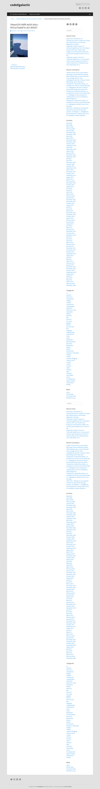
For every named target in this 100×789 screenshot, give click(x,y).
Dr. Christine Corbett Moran (18, 14)
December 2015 (71, 200)
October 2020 (70, 164)
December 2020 (71, 162)
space (68, 368)
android (68, 295)
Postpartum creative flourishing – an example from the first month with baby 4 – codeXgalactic (78, 85)
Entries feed (69, 394)
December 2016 (71, 183)
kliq (67, 328)
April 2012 (69, 241)
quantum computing (72, 353)
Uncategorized (70, 379)
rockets (68, 362)
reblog (68, 356)
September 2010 (71, 272)
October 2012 (70, 233)
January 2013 (70, 229)
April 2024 (69, 147)
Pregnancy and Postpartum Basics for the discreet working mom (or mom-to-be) (77, 53)
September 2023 (71, 149)
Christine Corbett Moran (28, 30)
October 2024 (70, 144)
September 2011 (71, 254)
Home (13, 19)
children (68, 302)
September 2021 (71, 157)
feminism (69, 315)
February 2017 (70, 181)
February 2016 (70, 196)
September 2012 (71, 235)
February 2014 (70, 220)
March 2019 (69, 170)
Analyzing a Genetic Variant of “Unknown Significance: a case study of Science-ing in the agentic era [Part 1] (77, 59)
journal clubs (70, 327)
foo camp (69, 321)
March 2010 (69, 282)
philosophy (69, 345)
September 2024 (71, 145)
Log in (68, 392)
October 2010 (70, 270)
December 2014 (71, 213)
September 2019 (71, 168)
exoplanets (69, 312)
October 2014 (70, 216)
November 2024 (71, 142)
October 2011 (70, 252)
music (68, 338)
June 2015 (69, 209)
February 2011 (70, 263)
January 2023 (70, 153)
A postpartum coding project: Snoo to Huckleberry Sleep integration (77, 97)
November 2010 (71, 268)
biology (68, 301)
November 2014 (71, 214)
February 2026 (70, 129)
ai (66, 293)
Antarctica (69, 297)
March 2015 (69, 211)
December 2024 (71, 140)
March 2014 (69, 218)
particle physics (71, 342)
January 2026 (70, 131)
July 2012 (69, 237)
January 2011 (70, 265)
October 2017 (70, 173)
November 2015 (71, 201)
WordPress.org (70, 398)
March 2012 (69, 242)
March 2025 (69, 138)
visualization (70, 383)
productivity (70, 351)
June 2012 (69, 239)
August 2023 (70, 151)
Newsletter (69, 340)
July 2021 (69, 158)
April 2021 (69, 160)
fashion (68, 314)
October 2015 (70, 203)
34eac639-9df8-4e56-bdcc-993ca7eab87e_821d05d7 (29, 19)
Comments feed (71, 396)
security (68, 366)
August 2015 (70, 205)
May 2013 (69, 227)
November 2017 (71, 172)
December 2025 (71, 132)
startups (68, 369)
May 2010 (69, 280)
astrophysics (70, 299)
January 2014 (70, 222)
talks (67, 371)
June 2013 (69, 226)
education (69, 308)
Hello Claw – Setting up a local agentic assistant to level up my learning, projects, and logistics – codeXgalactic (77, 110)
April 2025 (69, 136)
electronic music (71, 310)
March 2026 (69, 127)
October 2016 (70, 185)
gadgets (68, 323)
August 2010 (70, 274)
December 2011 (71, 248)
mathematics (70, 334)
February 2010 (70, 283)
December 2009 (71, 285)
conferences (70, 304)
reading (68, 355)
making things (70, 332)
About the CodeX (35, 14)
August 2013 (70, 224)
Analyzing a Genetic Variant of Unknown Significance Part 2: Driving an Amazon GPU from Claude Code (78, 48)
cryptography (70, 306)
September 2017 (71, 175)
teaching (68, 373)
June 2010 (69, 278)
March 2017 (69, 179)
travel (68, 377)
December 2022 (71, 155)
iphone (68, 325)
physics (68, 347)
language (69, 330)
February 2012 (70, 244)
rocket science (70, 360)
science (68, 364)
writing (68, 384)
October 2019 (70, 166)
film (67, 317)
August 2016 (70, 186)
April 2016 (69, 192)
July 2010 (69, 276)
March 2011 (69, 261)
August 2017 (70, 177)
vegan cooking (70, 381)
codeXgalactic (20, 5)
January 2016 (70, 198)
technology (69, 375)
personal (69, 343)
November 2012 (71, 231)
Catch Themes (68, 786)
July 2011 (69, 257)
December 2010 (71, 267)
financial (68, 319)
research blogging (71, 358)
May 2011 (69, 259)
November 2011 (71, 250)
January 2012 (70, 246)
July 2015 (69, 207)
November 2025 (71, 134)
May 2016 (69, 190)
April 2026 (69, 125)
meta (67, 336)
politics (68, 349)
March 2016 (69, 194)
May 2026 (69, 123)
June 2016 (69, 188)
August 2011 (70, 255)
